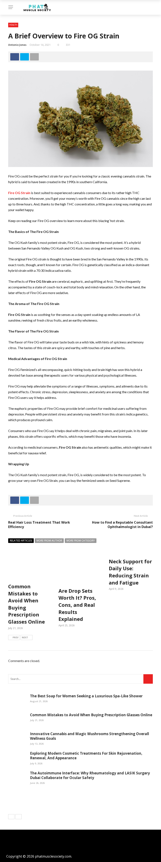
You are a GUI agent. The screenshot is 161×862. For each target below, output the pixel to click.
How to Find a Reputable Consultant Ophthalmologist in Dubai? (122, 524)
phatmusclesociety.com (53, 856)
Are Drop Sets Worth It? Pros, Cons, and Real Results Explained (77, 604)
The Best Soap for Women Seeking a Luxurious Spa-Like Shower (86, 696)
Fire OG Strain (19, 193)
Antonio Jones (17, 45)
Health (13, 24)
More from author (49, 540)
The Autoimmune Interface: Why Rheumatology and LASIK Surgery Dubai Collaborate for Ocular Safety (90, 775)
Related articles (21, 540)
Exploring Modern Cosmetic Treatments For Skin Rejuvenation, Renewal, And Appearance (86, 755)
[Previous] (11, 816)
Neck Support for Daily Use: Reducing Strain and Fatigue (130, 572)
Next (25, 637)
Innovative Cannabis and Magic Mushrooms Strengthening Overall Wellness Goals (89, 736)
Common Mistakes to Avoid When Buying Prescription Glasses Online (91, 714)
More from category (80, 540)
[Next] (18, 816)
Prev (15, 637)
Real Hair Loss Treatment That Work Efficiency (39, 524)
